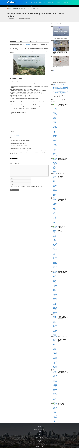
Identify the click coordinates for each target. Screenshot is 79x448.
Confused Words (51, 2)
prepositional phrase (27, 44)
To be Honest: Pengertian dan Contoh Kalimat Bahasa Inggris (20, 6)
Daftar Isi (30, 2)
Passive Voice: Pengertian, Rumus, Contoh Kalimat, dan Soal (63, 405)
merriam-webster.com (15, 141)
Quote (35, 2)
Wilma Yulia (21, 18)
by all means (13, 133)
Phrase (40, 2)
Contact (39, 440)
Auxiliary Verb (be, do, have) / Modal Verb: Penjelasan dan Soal (62, 272)
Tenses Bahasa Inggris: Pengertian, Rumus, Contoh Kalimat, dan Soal (63, 106)
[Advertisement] (29, 31)
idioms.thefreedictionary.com (16, 148)
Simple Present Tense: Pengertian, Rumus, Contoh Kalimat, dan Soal (63, 159)
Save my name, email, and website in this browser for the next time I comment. (27, 186)
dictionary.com (15, 146)
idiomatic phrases (27, 18)
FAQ (39, 441)
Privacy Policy (39, 436)
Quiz (44, 2)
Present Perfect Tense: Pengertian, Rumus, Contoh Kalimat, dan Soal (63, 371)
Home (26, 2)
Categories (58, 2)
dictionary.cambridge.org (15, 140)
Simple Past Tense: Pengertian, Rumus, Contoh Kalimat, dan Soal (63, 199)
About (39, 438)
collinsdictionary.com (14, 145)
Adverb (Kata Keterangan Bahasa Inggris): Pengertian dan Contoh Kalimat (60, 52)
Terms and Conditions (39, 437)
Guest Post (66, 2)
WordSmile (11, 2)
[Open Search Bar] (70, 2)
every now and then (15, 135)
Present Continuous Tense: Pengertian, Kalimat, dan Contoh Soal (63, 316)
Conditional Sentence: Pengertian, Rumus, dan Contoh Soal (63, 175)
